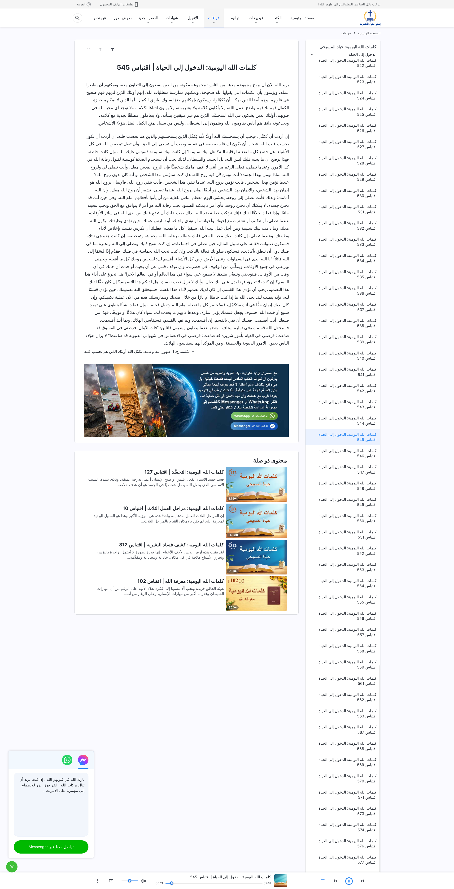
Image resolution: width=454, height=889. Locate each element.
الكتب (277, 17)
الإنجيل (193, 17)
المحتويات (278, 49)
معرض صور (123, 17)
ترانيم (235, 17)
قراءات (213, 17)
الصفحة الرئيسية (303, 17)
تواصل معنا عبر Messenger (51, 846)
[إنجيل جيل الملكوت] (366, 18)
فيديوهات (256, 17)
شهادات (172, 17)
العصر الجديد (148, 17)
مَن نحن (100, 17)
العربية (81, 4)
